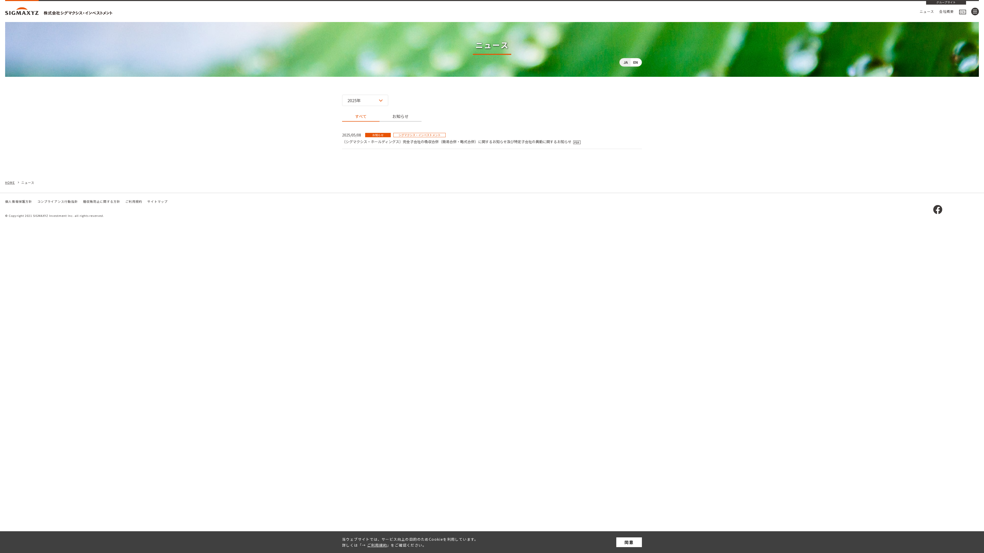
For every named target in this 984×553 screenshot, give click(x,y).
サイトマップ (157, 201)
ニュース (927, 11)
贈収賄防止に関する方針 (101, 201)
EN (962, 12)
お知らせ (400, 116)
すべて (361, 116)
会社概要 (946, 11)
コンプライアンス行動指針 (57, 201)
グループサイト (946, 2)
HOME (10, 182)
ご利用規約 (377, 545)
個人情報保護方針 (18, 201)
